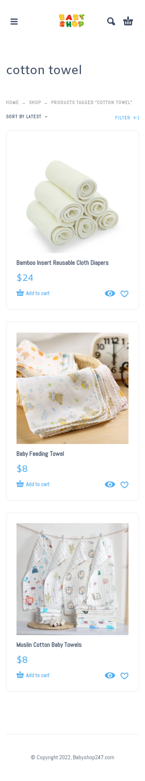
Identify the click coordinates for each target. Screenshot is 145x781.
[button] (14, 21)
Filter (123, 117)
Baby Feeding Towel (40, 453)
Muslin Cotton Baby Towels (49, 644)
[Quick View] (110, 293)
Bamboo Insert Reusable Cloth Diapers (63, 262)
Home (12, 102)
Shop (35, 102)
